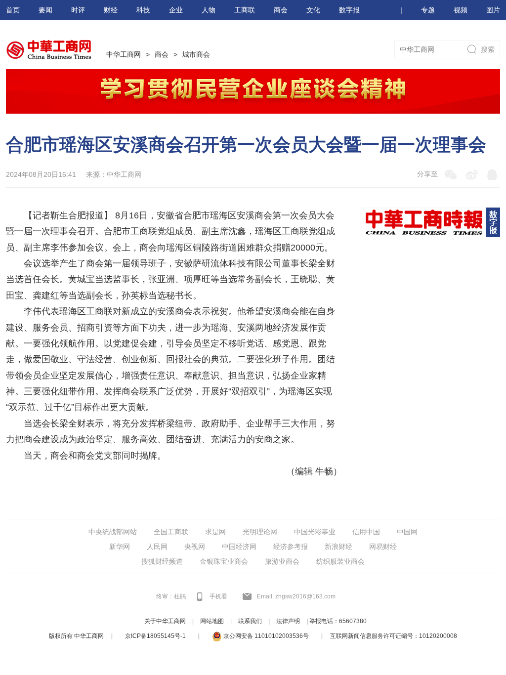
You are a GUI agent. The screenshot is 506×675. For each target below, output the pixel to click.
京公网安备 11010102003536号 (265, 636)
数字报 (349, 10)
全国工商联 (171, 532)
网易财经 (383, 546)
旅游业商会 (282, 561)
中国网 (407, 532)
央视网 (194, 546)
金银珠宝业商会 (224, 561)
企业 (176, 10)
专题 (428, 10)
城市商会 (196, 54)
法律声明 (288, 621)
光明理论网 (260, 532)
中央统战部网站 (112, 532)
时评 (78, 10)
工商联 (244, 10)
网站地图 (212, 621)
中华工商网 (123, 54)
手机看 (218, 596)
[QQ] (492, 174)
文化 (313, 10)
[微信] (451, 174)
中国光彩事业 (315, 532)
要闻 (45, 10)
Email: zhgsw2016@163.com (296, 596)
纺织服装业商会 (340, 561)
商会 (281, 10)
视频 (460, 10)
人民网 (157, 546)
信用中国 (366, 532)
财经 (111, 10)
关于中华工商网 (165, 621)
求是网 (215, 532)
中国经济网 (239, 546)
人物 (208, 10)
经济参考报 (290, 546)
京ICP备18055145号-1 (155, 636)
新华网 (119, 546)
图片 (493, 10)
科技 (143, 10)
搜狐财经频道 (162, 561)
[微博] (471, 174)
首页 (13, 10)
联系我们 (250, 621)
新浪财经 (338, 546)
